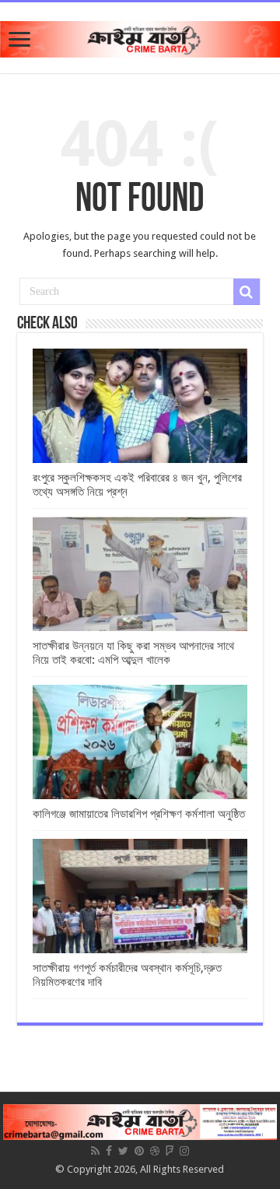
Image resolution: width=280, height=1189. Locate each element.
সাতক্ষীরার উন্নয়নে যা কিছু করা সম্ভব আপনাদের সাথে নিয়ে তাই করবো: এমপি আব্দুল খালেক (133, 653)
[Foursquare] (169, 1151)
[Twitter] (123, 1151)
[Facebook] (109, 1151)
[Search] (246, 292)
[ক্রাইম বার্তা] (140, 36)
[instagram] (184, 1151)
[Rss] (95, 1151)
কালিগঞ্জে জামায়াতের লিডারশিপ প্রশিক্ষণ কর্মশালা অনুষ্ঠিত (139, 814)
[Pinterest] (139, 1151)
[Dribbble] (155, 1151)
